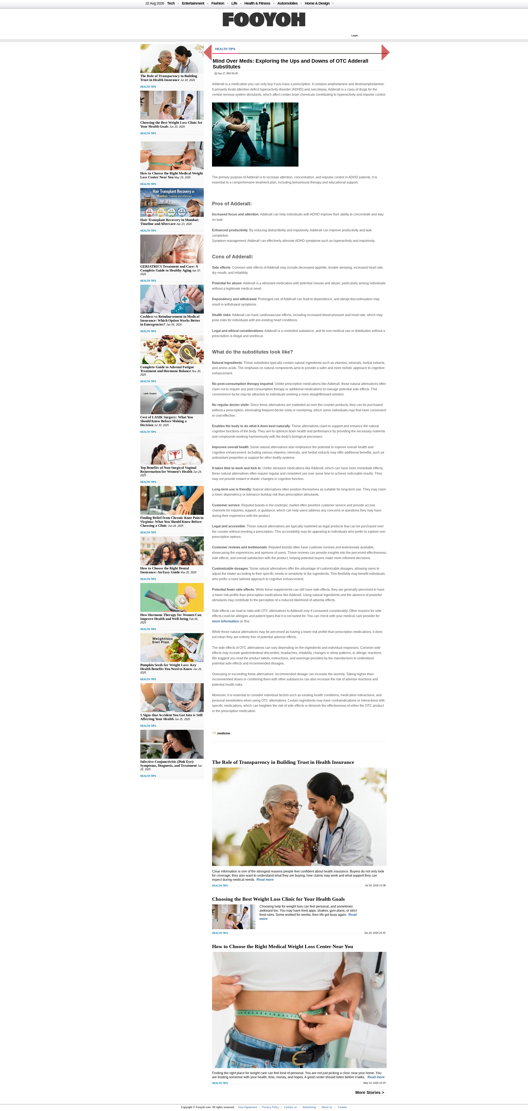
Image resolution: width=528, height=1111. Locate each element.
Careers (342, 1107)
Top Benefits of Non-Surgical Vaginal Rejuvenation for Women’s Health (168, 470)
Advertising (309, 1107)
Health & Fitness (257, 3)
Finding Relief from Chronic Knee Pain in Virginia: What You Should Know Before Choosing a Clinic (171, 522)
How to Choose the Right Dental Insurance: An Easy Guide (164, 570)
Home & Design (317, 3)
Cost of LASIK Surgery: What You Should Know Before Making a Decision (166, 421)
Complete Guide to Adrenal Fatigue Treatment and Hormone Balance (167, 369)
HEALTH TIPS (148, 86)
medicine (223, 733)
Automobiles (287, 3)
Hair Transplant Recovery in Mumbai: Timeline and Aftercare (169, 222)
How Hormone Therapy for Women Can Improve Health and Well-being (170, 617)
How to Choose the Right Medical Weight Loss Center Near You (171, 175)
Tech (171, 3)
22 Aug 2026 (154, 3)
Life (234, 3)
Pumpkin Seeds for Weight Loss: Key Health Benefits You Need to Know (168, 667)
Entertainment (193, 3)
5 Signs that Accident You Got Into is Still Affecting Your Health (171, 717)
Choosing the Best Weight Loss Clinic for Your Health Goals (278, 899)
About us (327, 1107)
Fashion (217, 3)
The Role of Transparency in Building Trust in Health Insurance (168, 78)
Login (354, 35)
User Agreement (247, 1107)
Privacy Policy (270, 1107)
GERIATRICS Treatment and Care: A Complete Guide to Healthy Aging (169, 268)
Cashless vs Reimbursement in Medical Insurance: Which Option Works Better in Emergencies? (170, 320)
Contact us (290, 1107)
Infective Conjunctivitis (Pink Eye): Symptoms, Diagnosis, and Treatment (168, 764)
